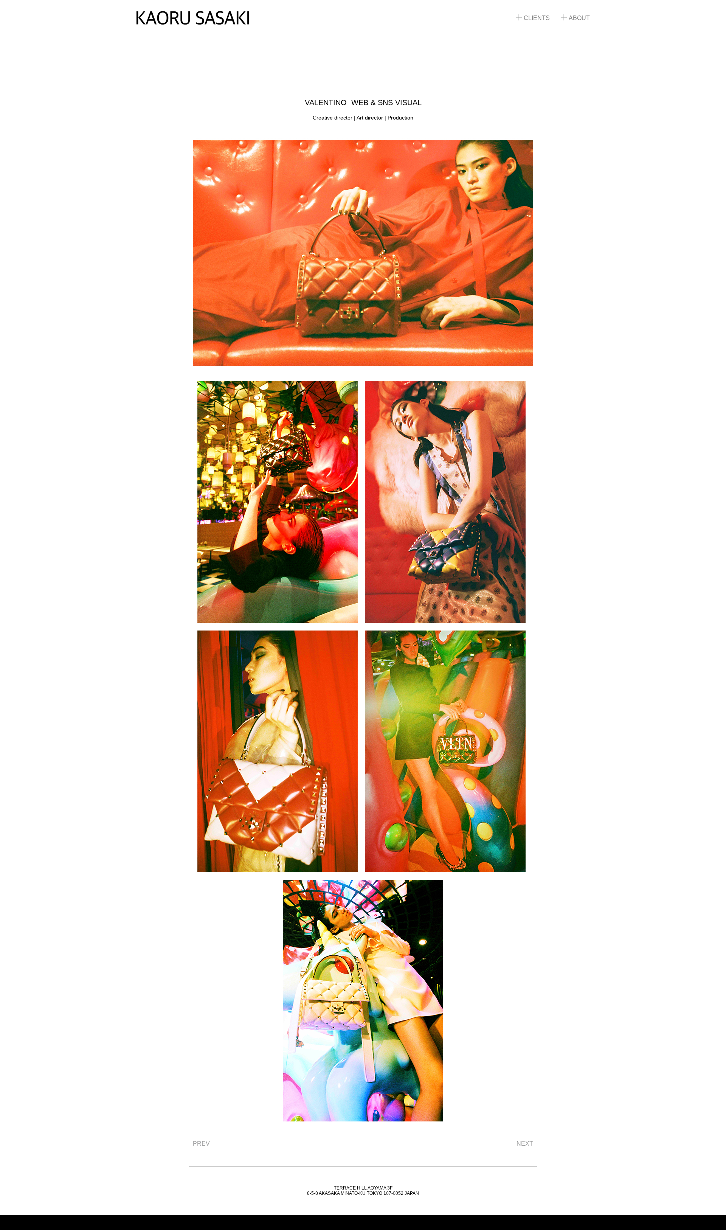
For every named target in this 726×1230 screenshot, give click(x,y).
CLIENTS (537, 18)
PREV (201, 1143)
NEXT (525, 1143)
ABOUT (579, 18)
